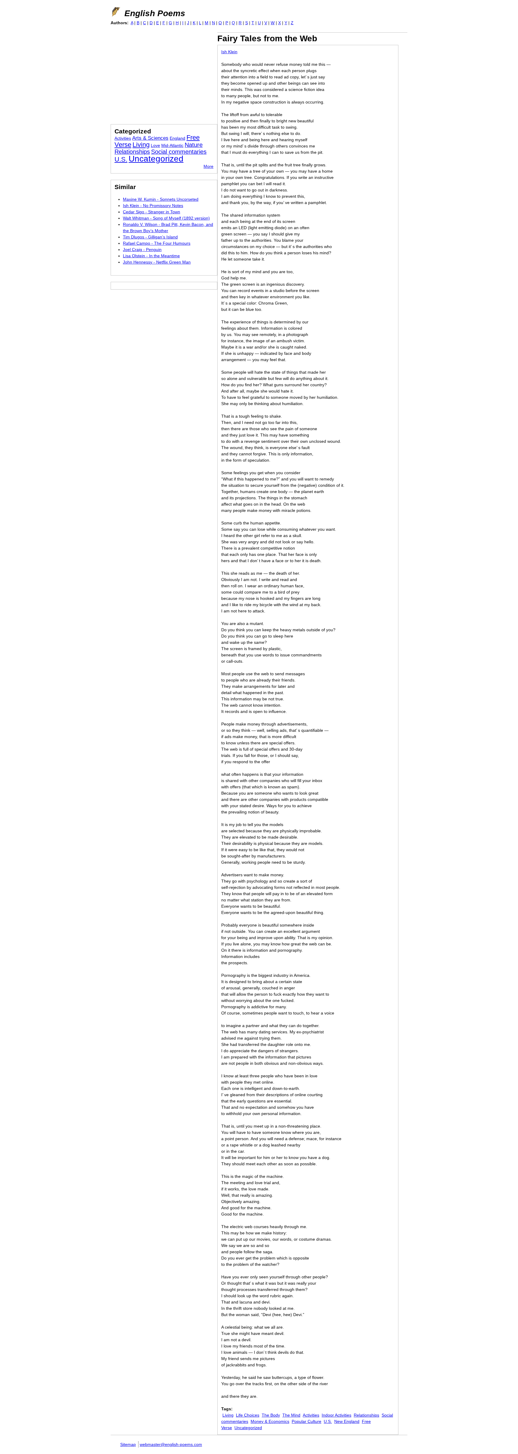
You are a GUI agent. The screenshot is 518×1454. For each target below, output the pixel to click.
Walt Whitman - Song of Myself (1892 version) (166, 218)
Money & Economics (270, 1421)
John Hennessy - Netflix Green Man (157, 262)
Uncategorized (248, 1427)
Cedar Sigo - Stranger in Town (151, 211)
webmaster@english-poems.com (171, 1444)
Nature (194, 145)
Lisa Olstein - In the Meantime (151, 255)
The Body (271, 1415)
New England (346, 1421)
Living (228, 1415)
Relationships (366, 1415)
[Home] (115, 12)
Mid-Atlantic (172, 145)
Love (155, 145)
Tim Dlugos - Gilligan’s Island (150, 237)
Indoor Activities (336, 1415)
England (177, 138)
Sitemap (128, 1444)
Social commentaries (179, 151)
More (208, 166)
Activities (311, 1415)
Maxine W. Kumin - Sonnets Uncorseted (160, 199)
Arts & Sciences (150, 138)
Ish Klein (229, 51)
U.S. (328, 1421)
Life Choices (247, 1415)
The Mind (291, 1415)
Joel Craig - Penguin (142, 249)
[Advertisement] (161, 74)
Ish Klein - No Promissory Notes (153, 205)
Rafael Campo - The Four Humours (156, 243)
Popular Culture (306, 1421)
